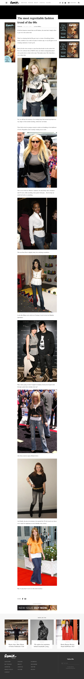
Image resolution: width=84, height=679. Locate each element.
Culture (48, 2)
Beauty (36, 2)
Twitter (33, 666)
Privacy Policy (9, 669)
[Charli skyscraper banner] (10, 42)
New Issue (24, 2)
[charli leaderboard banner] (37, 607)
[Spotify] (65, 3)
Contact (7, 672)
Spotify (33, 669)
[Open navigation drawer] (6, 2)
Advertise (7, 666)
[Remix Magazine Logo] (14, 2)
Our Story (8, 661)
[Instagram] (62, 3)
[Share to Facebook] (22, 599)
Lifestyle (42, 2)
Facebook (34, 661)
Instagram (34, 664)
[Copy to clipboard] (25, 599)
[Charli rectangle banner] (69, 30)
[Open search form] (78, 2)
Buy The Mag (8, 664)
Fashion (30, 2)
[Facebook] (60, 3)
